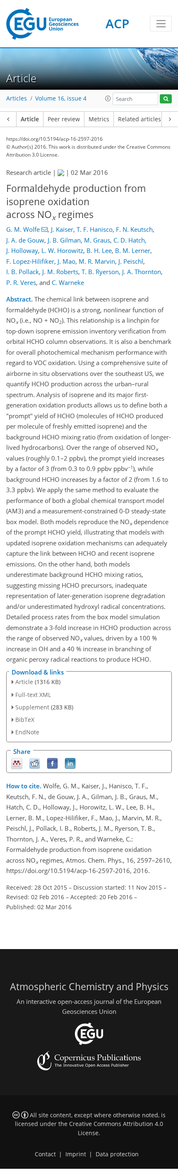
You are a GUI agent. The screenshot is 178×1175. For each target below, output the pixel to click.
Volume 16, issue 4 (61, 98)
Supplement (32, 707)
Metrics (99, 119)
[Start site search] (166, 99)
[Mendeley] (16, 763)
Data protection (117, 1154)
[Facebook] (52, 763)
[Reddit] (34, 763)
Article (30, 119)
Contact (45, 1154)
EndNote (27, 732)
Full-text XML (33, 695)
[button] (108, 98)
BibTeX (24, 720)
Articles (16, 98)
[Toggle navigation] (161, 24)
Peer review (64, 119)
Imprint (75, 1154)
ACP (117, 23)
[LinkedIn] (70, 763)
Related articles (139, 119)
